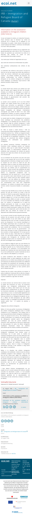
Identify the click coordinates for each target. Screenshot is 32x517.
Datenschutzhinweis (6, 475)
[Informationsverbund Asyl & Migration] (17, 507)
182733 (13, 453)
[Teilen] (10, 406)
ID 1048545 (23, 407)
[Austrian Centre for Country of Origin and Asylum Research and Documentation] (24, 497)
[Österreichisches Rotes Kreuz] (12, 497)
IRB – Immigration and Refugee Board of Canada (15, 389)
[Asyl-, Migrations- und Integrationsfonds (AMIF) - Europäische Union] (10, 502)
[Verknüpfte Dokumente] (11, 421)
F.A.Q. (2, 473)
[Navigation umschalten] (28, 3)
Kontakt (3, 470)
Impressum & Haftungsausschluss (10, 471)
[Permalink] (14, 406)
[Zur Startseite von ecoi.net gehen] (9, 3)
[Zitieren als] (7, 406)
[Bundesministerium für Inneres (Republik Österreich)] (20, 502)
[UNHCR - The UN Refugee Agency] (17, 512)
